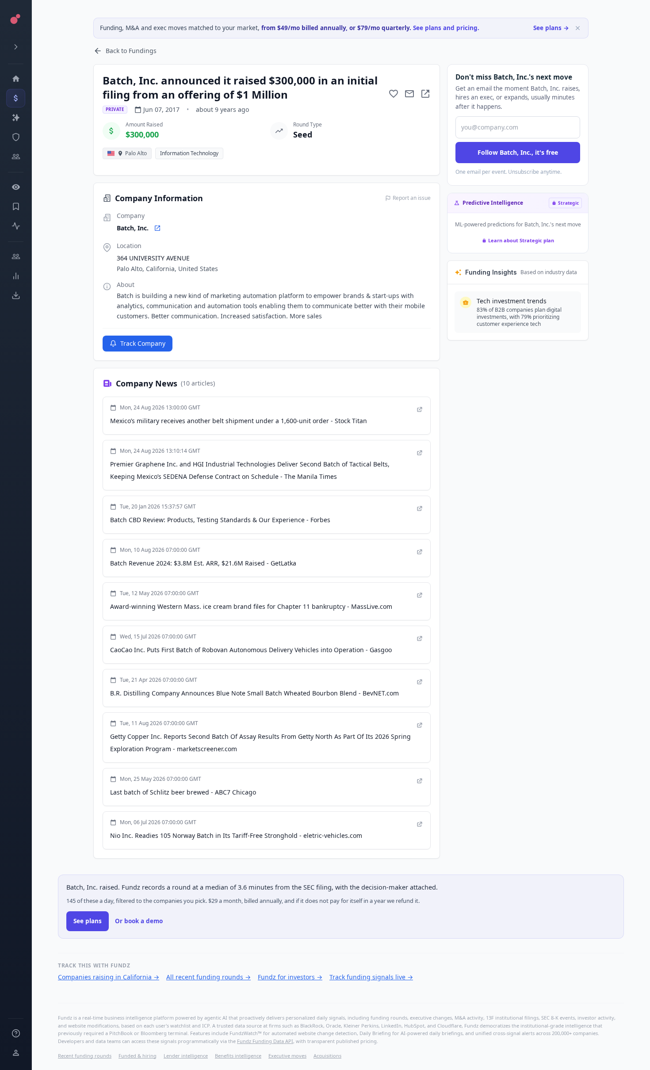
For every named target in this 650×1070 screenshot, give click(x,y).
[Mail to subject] (409, 93)
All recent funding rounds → (208, 977)
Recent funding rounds (84, 1055)
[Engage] (15, 256)
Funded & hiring (138, 1055)
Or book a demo (139, 921)
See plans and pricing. (446, 28)
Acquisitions (327, 1055)
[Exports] (15, 295)
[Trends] (15, 276)
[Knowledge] (15, 1033)
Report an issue (412, 198)
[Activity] (15, 226)
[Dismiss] (578, 28)
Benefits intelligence (238, 1055)
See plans (87, 921)
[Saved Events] (15, 206)
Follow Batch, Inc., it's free (518, 152)
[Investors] (15, 156)
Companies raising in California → (108, 977)
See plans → (551, 28)
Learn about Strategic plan (521, 240)
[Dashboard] (15, 78)
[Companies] (15, 117)
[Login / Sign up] (15, 1052)
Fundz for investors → (290, 977)
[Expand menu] (15, 47)
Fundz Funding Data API (265, 1041)
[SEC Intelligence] (15, 137)
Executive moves (287, 1055)
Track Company (142, 343)
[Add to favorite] (393, 93)
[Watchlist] (15, 187)
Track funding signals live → (371, 977)
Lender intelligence (186, 1055)
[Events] (15, 98)
